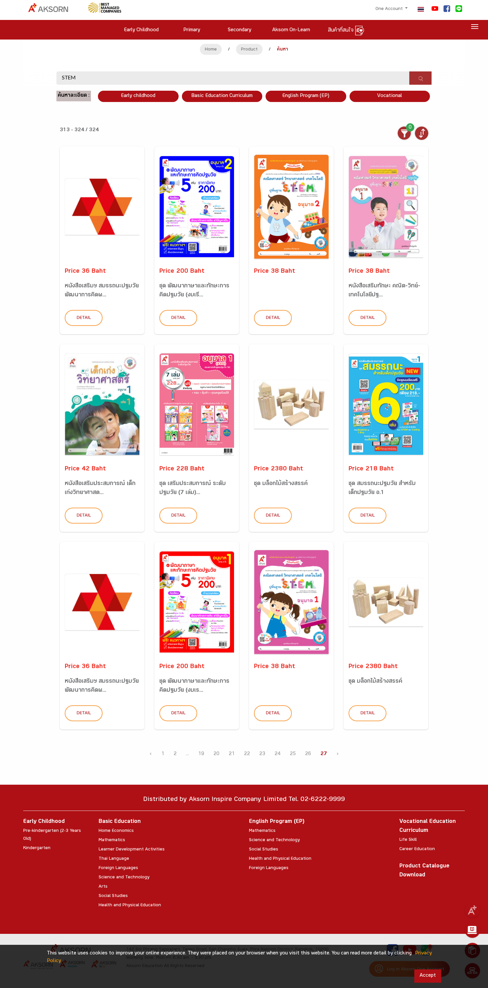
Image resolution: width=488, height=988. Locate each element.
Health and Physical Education (130, 906)
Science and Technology (124, 878)
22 (247, 754)
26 (308, 754)
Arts (103, 887)
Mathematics (112, 840)
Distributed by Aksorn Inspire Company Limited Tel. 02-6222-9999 (244, 800)
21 (232, 754)
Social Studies (113, 896)
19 (201, 754)
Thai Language (114, 859)
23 (262, 754)
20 (216, 754)
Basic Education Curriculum (222, 96)
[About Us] (472, 910)
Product (249, 50)
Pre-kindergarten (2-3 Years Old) (52, 835)
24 (278, 754)
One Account (389, 9)
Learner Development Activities (132, 850)
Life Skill (408, 840)
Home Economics (116, 831)
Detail (84, 318)
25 (293, 754)
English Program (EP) (305, 96)
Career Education (417, 849)
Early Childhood (44, 822)
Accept (428, 976)
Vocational (389, 96)
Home (211, 50)
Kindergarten (36, 848)
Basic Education (120, 822)
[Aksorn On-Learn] (472, 930)
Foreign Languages (118, 868)
